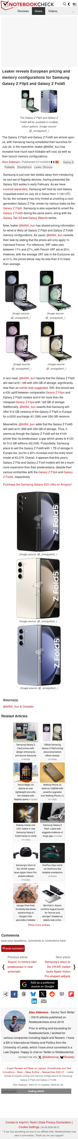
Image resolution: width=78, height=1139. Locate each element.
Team (33, 1122)
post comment (14, 948)
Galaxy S (68, 162)
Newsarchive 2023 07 (53, 1072)
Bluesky (69, 1057)
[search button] (64, 4)
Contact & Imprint (16, 1122)
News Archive (32, 1072)
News (38, 11)
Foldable (10, 167)
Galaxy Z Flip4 (55, 392)
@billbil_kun (27, 225)
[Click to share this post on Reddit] (52, 994)
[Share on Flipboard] (71, 994)
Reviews (23, 11)
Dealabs (28, 706)
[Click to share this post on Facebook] (14, 994)
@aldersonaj (50, 1057)
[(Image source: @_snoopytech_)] (21, 290)
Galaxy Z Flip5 (12, 208)
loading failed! (9, 1091)
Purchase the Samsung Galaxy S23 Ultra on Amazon (37, 484)
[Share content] (5, 994)
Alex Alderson (11, 162)
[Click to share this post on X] (42, 994)
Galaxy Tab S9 (12, 218)
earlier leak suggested (33, 388)
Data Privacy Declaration (55, 1122)
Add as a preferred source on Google (42, 984)
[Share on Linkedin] (34, 1001)
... (74, 11)
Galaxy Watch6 (38, 218)
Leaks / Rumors (43, 167)
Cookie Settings (29, 1127)
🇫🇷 (52, 162)
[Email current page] (43, 1001)
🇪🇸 (57, 162)
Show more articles (39, 925)
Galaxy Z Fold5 (13, 213)
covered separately (15, 189)
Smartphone (24, 167)
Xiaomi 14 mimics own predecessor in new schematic (22, 966)
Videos (52, 11)
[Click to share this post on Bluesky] (33, 994)
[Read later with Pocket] (61, 994)
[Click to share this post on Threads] (23, 994)
